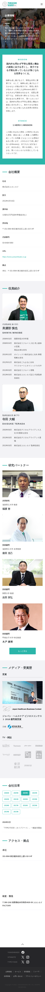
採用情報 (7, 976)
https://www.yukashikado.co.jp (14, 257)
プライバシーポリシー (33, 976)
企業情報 (9, 972)
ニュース (36, 971)
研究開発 (27, 972)
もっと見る (22, 651)
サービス (18, 972)
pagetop (22, 944)
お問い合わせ (18, 976)
